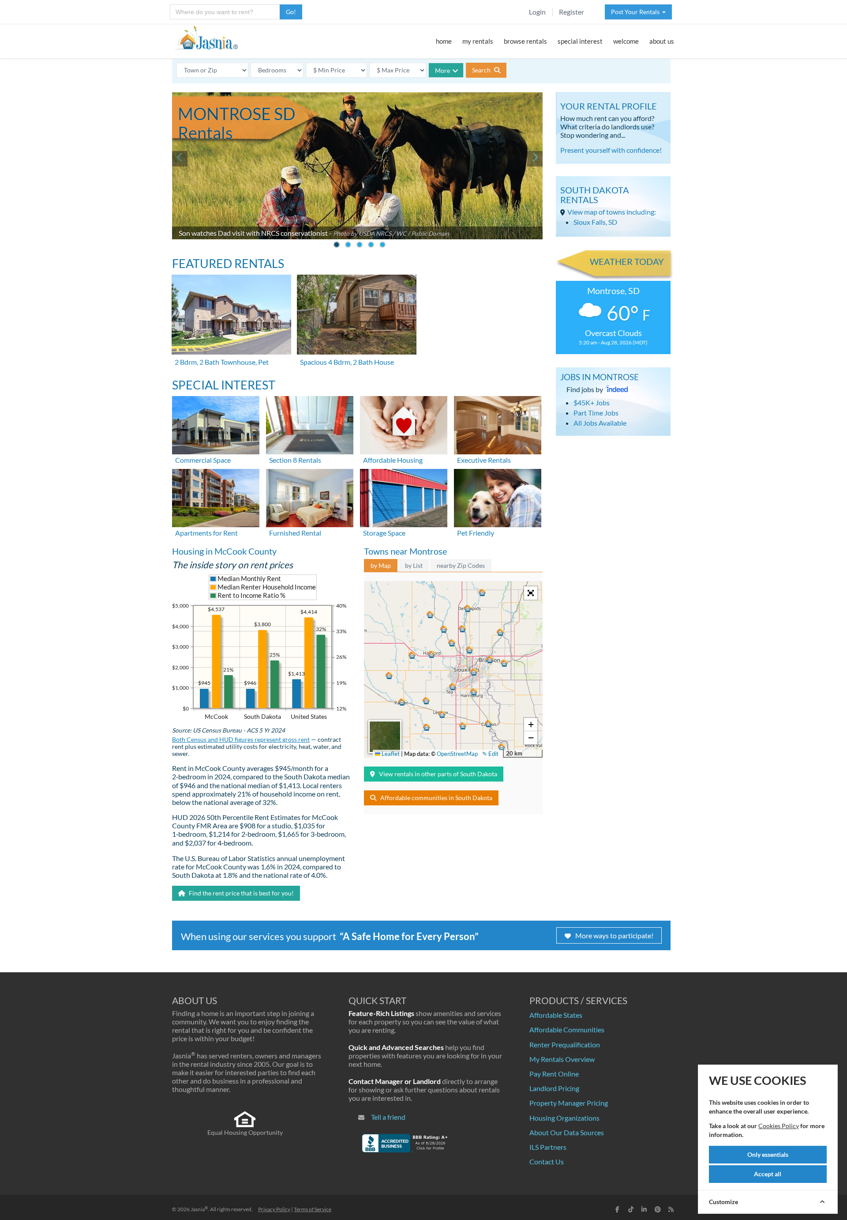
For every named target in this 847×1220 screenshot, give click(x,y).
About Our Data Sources (566, 1132)
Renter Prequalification (564, 1044)
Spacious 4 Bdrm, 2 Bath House (347, 362)
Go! (291, 11)
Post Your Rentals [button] (636, 11)
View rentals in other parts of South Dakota (438, 774)
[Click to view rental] (232, 315)
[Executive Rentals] (497, 424)
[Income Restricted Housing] (403, 424)
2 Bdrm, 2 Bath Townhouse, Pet (222, 362)
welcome (626, 41)
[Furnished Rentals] (309, 497)
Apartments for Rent (206, 533)
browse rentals (525, 41)
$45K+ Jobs (591, 402)
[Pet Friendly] (497, 497)
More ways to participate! (614, 935)
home (444, 41)
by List (414, 565)
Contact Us (546, 1161)
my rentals (477, 41)
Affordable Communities (566, 1029)
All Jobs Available (599, 423)
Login (537, 12)
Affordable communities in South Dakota (436, 797)
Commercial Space (203, 460)
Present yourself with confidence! (611, 150)
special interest (580, 41)
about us (661, 41)
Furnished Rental (295, 533)
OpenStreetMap (457, 753)
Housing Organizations (564, 1118)
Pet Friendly (475, 533)
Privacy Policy (274, 1209)
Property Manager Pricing (568, 1103)
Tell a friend (388, 1117)
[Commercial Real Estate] (215, 424)
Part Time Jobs (595, 412)
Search (482, 70)
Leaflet (390, 753)
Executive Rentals (484, 460)
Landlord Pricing (554, 1088)
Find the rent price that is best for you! (240, 893)
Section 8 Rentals (295, 460)
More (442, 70)
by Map (381, 565)
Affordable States (555, 1015)
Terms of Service (312, 1209)
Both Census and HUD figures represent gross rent (241, 739)
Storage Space (384, 533)
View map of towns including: (611, 212)
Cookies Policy (778, 1125)
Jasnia (199, 1209)
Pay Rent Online (554, 1073)
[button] (473, 672)
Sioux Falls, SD (595, 222)
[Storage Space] (403, 497)
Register (571, 12)
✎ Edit (490, 753)
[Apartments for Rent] (215, 497)
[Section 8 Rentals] (309, 424)
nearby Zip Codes (461, 565)
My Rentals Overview (562, 1059)
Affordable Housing (393, 460)
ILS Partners (547, 1147)
